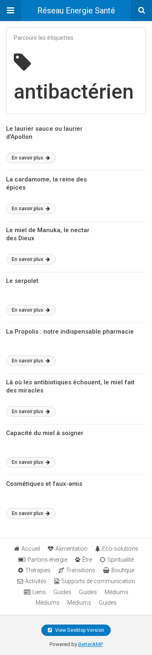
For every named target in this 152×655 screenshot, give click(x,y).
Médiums (116, 592)
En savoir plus (28, 158)
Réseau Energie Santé (76, 10)
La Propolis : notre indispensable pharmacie (70, 331)
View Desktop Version (79, 630)
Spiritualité (120, 559)
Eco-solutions (120, 548)
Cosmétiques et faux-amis (44, 483)
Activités (36, 581)
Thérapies (38, 570)
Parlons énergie (47, 559)
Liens (39, 592)
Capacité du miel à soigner (44, 433)
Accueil (30, 548)
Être (87, 559)
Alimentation (72, 548)
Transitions (80, 570)
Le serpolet (22, 280)
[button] (10, 10)
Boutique (122, 570)
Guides (62, 592)
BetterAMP (90, 644)
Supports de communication (98, 581)
